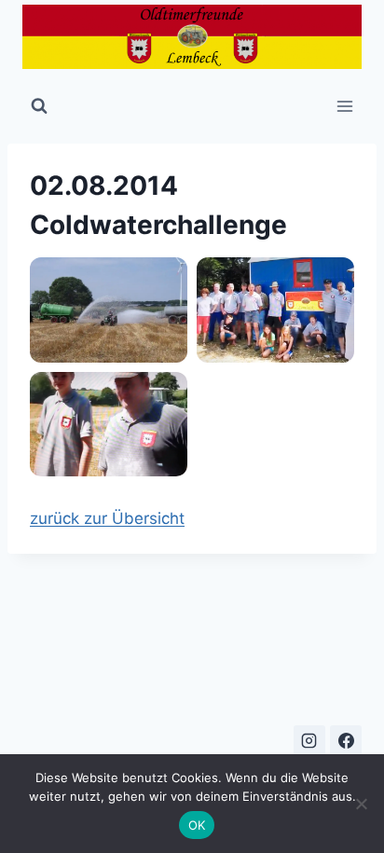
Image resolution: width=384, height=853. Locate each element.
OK (197, 825)
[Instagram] (309, 741)
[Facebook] (346, 741)
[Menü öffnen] (344, 105)
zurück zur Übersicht (107, 518)
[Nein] (360, 803)
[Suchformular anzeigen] (39, 106)
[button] (108, 310)
